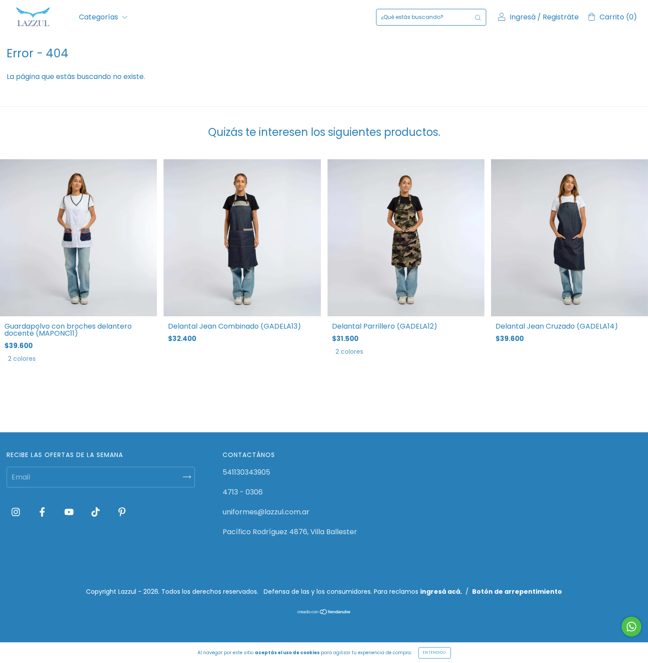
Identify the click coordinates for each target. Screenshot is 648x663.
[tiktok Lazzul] (96, 512)
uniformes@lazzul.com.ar (266, 512)
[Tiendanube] (324, 612)
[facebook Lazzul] (43, 512)
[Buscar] (477, 17)
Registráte (561, 17)
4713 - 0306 (243, 492)
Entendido (434, 652)
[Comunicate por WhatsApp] (631, 627)
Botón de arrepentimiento (517, 591)
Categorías (99, 17)
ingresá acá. (441, 591)
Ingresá (523, 17)
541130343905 (246, 472)
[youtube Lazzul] (70, 512)
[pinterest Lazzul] (122, 512)
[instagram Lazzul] (16, 512)
